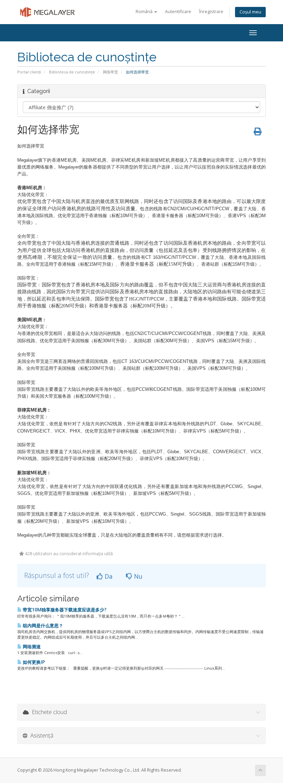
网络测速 (31, 646)
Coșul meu (250, 12)
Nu (137, 576)
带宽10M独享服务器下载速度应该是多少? (64, 610)
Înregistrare (211, 11)
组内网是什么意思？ (42, 625)
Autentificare (178, 11)
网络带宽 (110, 71)
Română (145, 11)
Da (108, 576)
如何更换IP (33, 662)
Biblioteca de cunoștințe (72, 71)
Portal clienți (29, 71)
